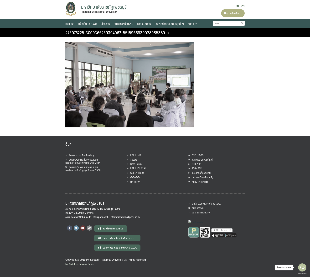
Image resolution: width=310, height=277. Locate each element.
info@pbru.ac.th (100, 217)
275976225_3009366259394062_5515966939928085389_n (117, 32)
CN (243, 6)
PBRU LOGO (196, 155)
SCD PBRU (196, 164)
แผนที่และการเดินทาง (200, 212)
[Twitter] (76, 228)
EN (237, 6)
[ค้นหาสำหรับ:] (229, 23)
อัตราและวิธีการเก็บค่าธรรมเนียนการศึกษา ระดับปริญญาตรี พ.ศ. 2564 (82, 161)
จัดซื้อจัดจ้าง (134, 177)
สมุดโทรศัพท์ (196, 208)
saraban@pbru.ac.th (81, 217)
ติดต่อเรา (192, 23)
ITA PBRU (134, 181)
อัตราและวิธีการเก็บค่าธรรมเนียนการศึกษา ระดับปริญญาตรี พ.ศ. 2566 (83, 168)
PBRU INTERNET (199, 181)
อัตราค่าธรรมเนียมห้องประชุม (81, 155)
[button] (110, 228)
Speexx (132, 159)
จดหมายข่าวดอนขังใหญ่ (201, 159)
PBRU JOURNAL (137, 168)
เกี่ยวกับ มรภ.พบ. (88, 23)
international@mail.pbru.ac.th (125, 217)
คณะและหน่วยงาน (123, 23)
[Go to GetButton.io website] (302, 274)
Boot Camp (135, 164)
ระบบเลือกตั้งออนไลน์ (200, 173)
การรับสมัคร (144, 23)
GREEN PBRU (136, 173)
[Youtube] (82, 228)
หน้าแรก (69, 23)
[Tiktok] (89, 228)
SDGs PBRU (196, 168)
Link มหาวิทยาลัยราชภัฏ (201, 177)
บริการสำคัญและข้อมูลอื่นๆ (169, 23)
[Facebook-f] (69, 228)
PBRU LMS (134, 155)
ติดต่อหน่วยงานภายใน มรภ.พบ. (205, 203)
